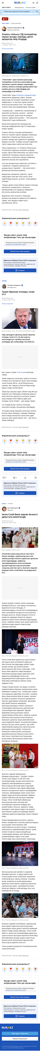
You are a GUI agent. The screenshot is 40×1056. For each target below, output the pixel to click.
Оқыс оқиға (6, 7)
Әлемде (4, 281)
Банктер (10, 503)
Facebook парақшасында (26, 95)
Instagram (21, 270)
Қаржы (4, 503)
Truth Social (21, 372)
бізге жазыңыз (24, 210)
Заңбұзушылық (19, 7)
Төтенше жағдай (30, 7)
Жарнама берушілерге (20, 1038)
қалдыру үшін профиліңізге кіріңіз (16, 244)
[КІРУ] (37, 3)
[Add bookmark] (35, 477)
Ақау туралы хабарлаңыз (20, 1033)
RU (33, 3)
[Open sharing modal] (25, 477)
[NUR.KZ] (20, 2)
